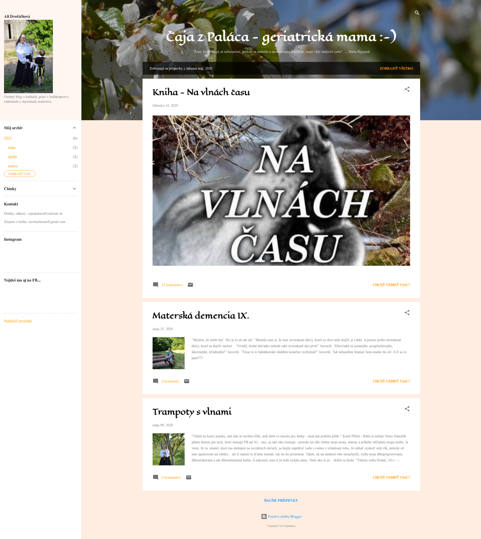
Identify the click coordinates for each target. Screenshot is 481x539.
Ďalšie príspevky (281, 500)
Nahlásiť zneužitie (18, 320)
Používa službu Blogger (284, 516)
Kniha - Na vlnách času (201, 92)
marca (13, 165)
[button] (407, 90)
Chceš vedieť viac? (391, 284)
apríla (12, 156)
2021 (8, 138)
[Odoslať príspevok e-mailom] (190, 286)
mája (12, 147)
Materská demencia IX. (201, 316)
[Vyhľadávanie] (417, 13)
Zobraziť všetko (396, 68)
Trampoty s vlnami (192, 412)
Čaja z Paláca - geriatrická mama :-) (281, 37)
